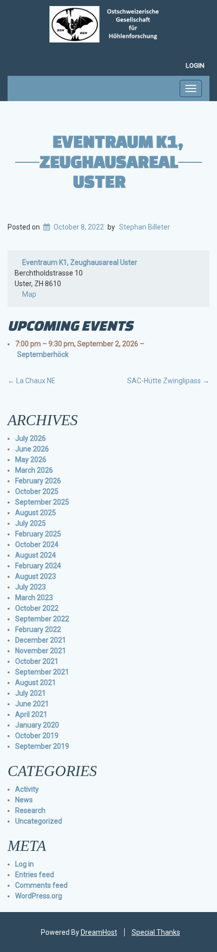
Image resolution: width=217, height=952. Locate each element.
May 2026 (30, 460)
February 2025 (38, 534)
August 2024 (35, 555)
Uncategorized (38, 821)
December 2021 (40, 640)
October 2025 (37, 491)
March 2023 (34, 598)
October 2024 (37, 544)
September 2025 (42, 502)
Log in (24, 864)
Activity (27, 789)
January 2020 (37, 725)
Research (30, 810)
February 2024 (38, 566)
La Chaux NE (32, 381)
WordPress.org (38, 896)
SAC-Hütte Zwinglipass (168, 381)
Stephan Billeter (144, 227)
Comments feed (41, 885)
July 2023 (30, 587)
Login (195, 65)
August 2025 (35, 513)
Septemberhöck (43, 354)
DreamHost (99, 932)
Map (25, 295)
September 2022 (42, 619)
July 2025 (30, 523)
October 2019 (37, 736)
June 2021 (32, 704)
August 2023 (35, 576)
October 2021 (37, 661)
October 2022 (37, 608)
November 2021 (40, 651)
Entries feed (34, 875)
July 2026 (30, 438)
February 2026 (38, 481)
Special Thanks (156, 932)
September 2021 (42, 672)
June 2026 (32, 449)
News (24, 800)
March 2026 (34, 470)
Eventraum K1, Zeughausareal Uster (111, 161)
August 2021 (35, 682)
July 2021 (30, 693)
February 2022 (38, 629)
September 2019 (42, 746)
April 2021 (31, 714)
